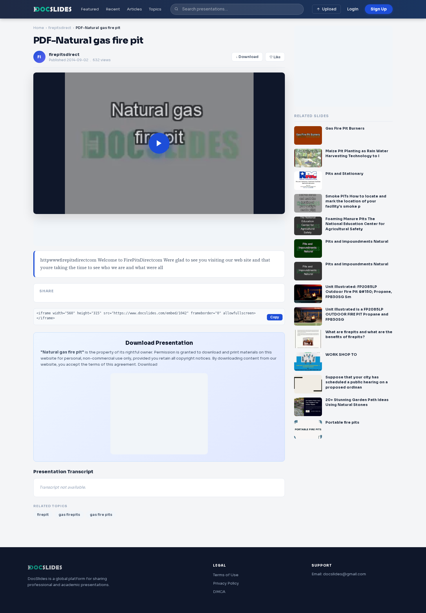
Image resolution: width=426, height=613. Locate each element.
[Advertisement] (159, 413)
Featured (90, 9)
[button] (159, 143)
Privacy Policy (226, 583)
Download (147, 364)
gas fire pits (101, 514)
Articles (134, 9)
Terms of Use (226, 574)
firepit (43, 514)
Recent (113, 9)
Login (352, 9)
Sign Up (379, 9)
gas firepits (69, 514)
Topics (155, 9)
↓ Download (247, 57)
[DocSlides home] (52, 9)
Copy (274, 317)
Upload (329, 9)
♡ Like (275, 57)
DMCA (219, 591)
